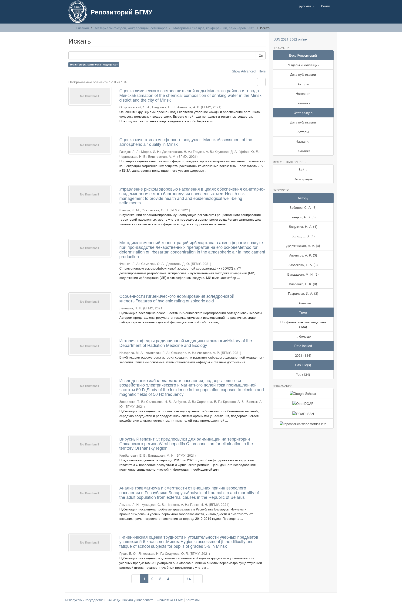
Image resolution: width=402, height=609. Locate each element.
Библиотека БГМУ (169, 599)
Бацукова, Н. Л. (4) (303, 226)
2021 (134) (303, 355)
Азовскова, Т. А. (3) (303, 264)
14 (189, 579)
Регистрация (303, 179)
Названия (303, 93)
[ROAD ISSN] (303, 413)
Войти (303, 169)
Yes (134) (303, 374)
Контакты (193, 599)
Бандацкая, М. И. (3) (303, 274)
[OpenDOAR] (303, 403)
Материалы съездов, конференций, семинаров (131, 27)
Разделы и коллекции (303, 64)
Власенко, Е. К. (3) (303, 283)
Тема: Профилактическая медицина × (94, 64)
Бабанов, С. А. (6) (303, 207)
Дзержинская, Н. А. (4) (303, 245)
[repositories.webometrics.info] (303, 423)
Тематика (303, 103)
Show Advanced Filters (249, 71)
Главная (82, 27)
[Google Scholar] (303, 393)
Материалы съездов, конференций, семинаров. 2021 (214, 27)
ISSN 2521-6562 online (290, 39)
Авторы (303, 84)
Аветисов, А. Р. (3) (303, 255)
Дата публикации (303, 74)
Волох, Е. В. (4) (303, 236)
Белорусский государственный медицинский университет (109, 599)
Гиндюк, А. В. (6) (303, 217)
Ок (261, 55)
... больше (303, 303)
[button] (306, 6)
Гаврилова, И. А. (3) (303, 293)
